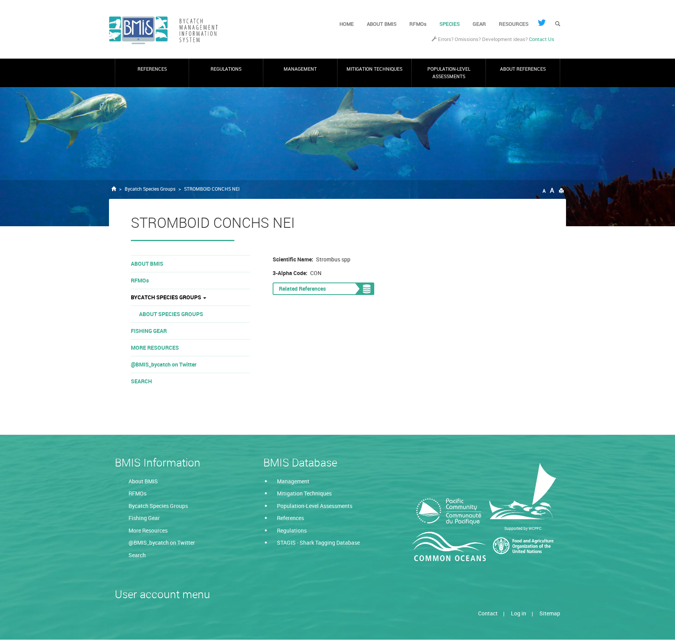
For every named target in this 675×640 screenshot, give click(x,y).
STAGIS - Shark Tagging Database (318, 542)
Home (346, 23)
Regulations (226, 69)
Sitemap (549, 613)
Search (141, 381)
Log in (518, 613)
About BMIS (381, 23)
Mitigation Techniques (374, 69)
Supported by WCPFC (522, 528)
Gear (479, 23)
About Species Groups (171, 314)
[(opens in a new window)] (542, 22)
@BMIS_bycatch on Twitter (163, 364)
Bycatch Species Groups (150, 189)
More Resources (155, 347)
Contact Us (541, 39)
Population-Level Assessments (448, 72)
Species (449, 23)
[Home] (166, 30)
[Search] (557, 24)
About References (523, 69)
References (152, 69)
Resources (514, 23)
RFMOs (418, 23)
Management (300, 69)
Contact (488, 613)
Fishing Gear (149, 330)
